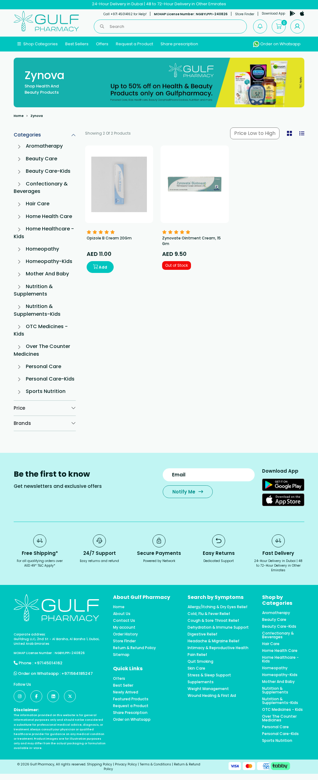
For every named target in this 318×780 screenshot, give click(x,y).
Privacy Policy (126, 764)
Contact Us (124, 620)
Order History (125, 634)
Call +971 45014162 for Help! (125, 14)
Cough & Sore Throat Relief (213, 620)
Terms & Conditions (155, 764)
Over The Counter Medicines (279, 718)
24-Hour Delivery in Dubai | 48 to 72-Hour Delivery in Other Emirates (159, 4)
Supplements (201, 682)
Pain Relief (197, 655)
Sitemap (121, 655)
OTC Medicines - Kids (282, 709)
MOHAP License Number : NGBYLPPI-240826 (191, 14)
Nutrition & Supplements (33, 290)
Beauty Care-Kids (48, 171)
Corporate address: (30, 634)
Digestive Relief (202, 634)
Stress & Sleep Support (209, 675)
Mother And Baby (47, 273)
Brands (22, 423)
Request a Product (134, 44)
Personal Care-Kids (50, 378)
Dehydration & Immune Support (218, 627)
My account (124, 627)
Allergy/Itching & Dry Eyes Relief (218, 607)
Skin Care (196, 668)
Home (19, 116)
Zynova (36, 116)
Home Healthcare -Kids (280, 659)
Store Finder (244, 14)
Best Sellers (77, 44)
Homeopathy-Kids (49, 261)
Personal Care (43, 366)
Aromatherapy (44, 145)
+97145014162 (48, 663)
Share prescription (179, 44)
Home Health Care (49, 216)
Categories (27, 134)
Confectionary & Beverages (278, 635)
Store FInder (124, 641)
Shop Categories (40, 44)
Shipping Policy (99, 764)
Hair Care (37, 203)
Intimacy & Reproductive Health (218, 648)
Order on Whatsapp (280, 44)
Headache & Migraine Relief (213, 641)
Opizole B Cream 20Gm (109, 238)
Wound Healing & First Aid (212, 696)
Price (19, 408)
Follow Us (22, 684)
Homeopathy (42, 248)
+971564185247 (77, 673)
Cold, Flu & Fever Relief (209, 614)
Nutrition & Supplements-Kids (37, 310)
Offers (102, 44)
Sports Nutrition (46, 391)
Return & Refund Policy (134, 648)
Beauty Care (41, 158)
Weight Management (208, 689)
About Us (121, 614)
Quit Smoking (200, 661)
